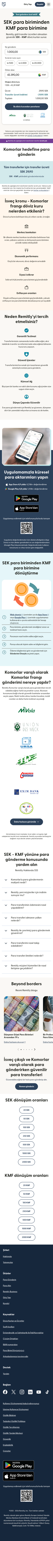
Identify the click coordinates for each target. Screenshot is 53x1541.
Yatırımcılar (8, 1262)
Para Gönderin (9, 1280)
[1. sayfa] (21, 1049)
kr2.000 (22, 63)
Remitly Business (10, 1292)
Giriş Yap (28, 4)
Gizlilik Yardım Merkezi (13, 1433)
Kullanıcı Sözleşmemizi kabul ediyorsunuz (21, 1404)
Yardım (6, 1374)
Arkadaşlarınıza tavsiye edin (15, 1357)
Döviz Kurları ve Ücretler (13, 1321)
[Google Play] (26, 498)
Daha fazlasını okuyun (15, 1042)
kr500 (10, 63)
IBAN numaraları (10, 1345)
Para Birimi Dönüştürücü (13, 1351)
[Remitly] (4, 4)
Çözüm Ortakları (10, 1339)
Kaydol (40, 4)
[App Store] (26, 508)
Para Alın (7, 1286)
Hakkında (7, 1257)
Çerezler (7, 1451)
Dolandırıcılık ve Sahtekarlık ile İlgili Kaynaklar (23, 1333)
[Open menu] (48, 4)
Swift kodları (8, 1327)
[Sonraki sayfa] (34, 1049)
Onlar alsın (10, 70)
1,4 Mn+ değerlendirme (28, 489)
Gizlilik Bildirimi (9, 1415)
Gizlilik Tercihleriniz (11, 1427)
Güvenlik (7, 1439)
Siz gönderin (10, 47)
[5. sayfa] (32, 1049)
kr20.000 (36, 63)
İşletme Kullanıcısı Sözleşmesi (15, 1410)
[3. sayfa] (26, 1049)
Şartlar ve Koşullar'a (35, 135)
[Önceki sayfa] (18, 1049)
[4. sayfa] (29, 1049)
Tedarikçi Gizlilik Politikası (14, 1421)
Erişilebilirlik (8, 1445)
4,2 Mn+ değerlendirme (28, 485)
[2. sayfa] (23, 1049)
